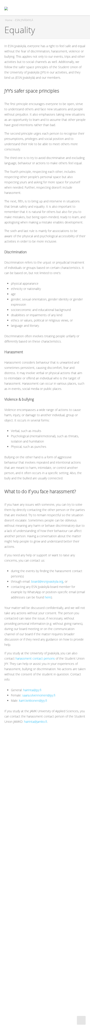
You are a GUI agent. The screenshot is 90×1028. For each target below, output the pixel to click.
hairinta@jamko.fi (35, 721)
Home (8, 20)
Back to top (81, 1020)
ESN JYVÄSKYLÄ (24, 20)
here (48, 597)
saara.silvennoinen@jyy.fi (38, 695)
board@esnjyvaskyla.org (47, 581)
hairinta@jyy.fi (32, 690)
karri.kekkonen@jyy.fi (33, 700)
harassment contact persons (35, 658)
